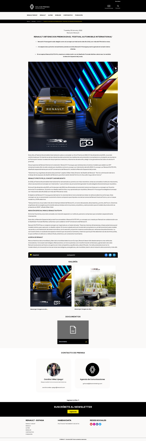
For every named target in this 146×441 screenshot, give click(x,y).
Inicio (28, 21)
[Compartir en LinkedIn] (114, 255)
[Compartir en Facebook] (106, 255)
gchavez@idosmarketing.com (92, 383)
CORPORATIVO (68, 15)
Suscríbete (117, 1)
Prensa (34, 21)
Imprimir (36, 255)
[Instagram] (94, 424)
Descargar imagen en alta (39, 309)
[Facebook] (97, 424)
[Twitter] (100, 424)
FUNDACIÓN (79, 15)
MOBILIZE (58, 15)
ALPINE (50, 15)
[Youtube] (91, 424)
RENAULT (43, 15)
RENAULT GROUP (32, 15)
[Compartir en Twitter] (110, 255)
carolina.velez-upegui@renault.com (53, 387)
